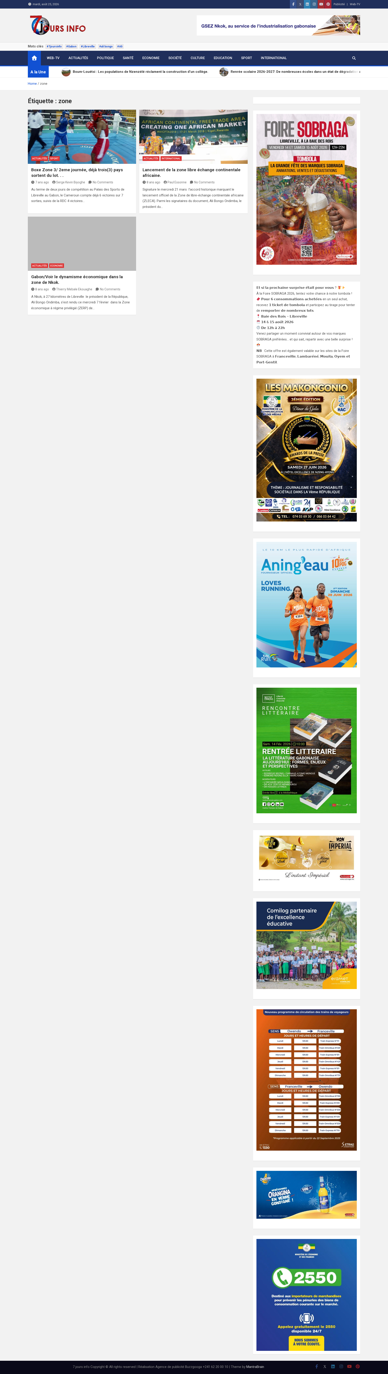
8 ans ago (153, 182)
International (274, 58)
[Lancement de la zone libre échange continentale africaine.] (193, 137)
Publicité (339, 4)
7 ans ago (42, 182)
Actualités (78, 58)
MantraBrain (255, 1367)
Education (223, 58)
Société (175, 58)
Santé (128, 58)
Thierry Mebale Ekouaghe (74, 289)
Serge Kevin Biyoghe (70, 182)
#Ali (119, 46)
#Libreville (88, 46)
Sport (246, 58)
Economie (150, 58)
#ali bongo (106, 46)
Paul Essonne (177, 182)
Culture (198, 58)
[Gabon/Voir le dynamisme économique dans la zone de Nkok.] (82, 244)
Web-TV (355, 4)
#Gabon (71, 46)
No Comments (103, 182)
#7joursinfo (54, 46)
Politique (105, 58)
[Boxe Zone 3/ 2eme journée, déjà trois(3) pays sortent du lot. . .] (82, 137)
